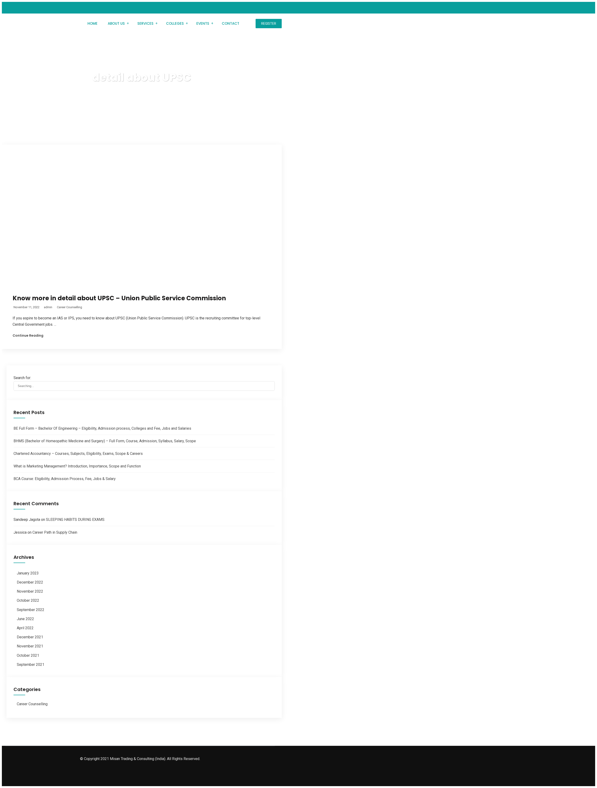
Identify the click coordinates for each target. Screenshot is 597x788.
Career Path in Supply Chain (54, 532)
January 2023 (28, 573)
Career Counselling (69, 307)
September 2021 (30, 664)
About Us (116, 23)
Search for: (22, 378)
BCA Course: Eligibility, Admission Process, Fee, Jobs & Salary (65, 479)
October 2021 (28, 655)
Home (92, 23)
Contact (230, 23)
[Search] (271, 377)
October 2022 (28, 600)
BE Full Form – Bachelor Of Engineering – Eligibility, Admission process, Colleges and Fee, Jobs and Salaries (102, 428)
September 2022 (30, 610)
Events (202, 23)
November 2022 (30, 591)
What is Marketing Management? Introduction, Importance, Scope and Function (77, 466)
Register (268, 23)
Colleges (175, 23)
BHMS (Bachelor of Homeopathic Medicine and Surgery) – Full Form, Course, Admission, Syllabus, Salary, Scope (105, 441)
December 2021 (30, 637)
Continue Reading (28, 335)
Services (145, 23)
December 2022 (30, 582)
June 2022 (25, 619)
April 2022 (25, 628)
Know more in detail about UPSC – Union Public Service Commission (119, 298)
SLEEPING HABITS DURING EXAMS (75, 519)
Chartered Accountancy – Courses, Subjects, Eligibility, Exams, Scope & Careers (78, 453)
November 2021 (30, 646)
